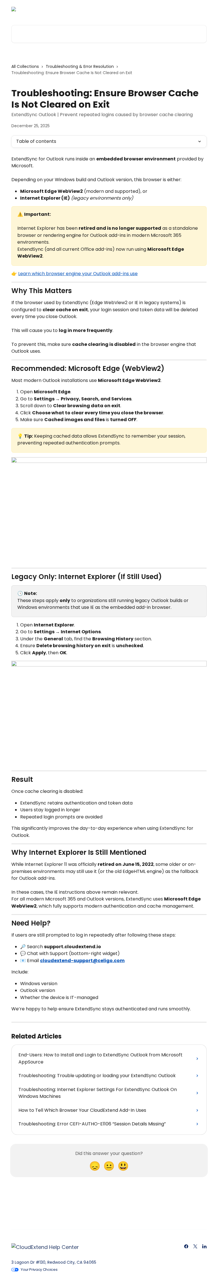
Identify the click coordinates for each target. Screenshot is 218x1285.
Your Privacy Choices (39, 1269)
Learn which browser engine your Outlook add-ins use (78, 273)
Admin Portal (101, 9)
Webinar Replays (138, 9)
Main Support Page (183, 9)
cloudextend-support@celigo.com (82, 960)
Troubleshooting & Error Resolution (80, 66)
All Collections (25, 66)
